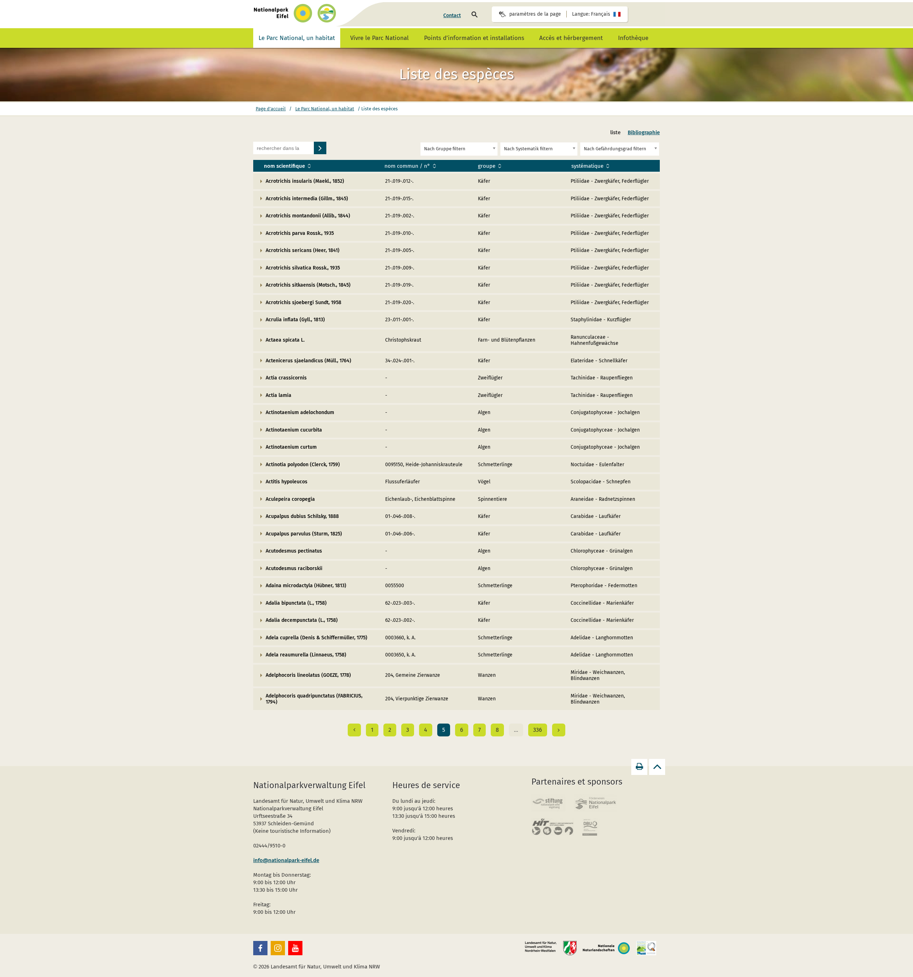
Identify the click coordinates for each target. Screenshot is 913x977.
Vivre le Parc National (379, 38)
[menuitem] (452, 15)
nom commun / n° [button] (408, 166)
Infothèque (633, 38)
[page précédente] (354, 730)
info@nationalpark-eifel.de (286, 860)
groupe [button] (487, 166)
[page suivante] (558, 730)
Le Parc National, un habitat (297, 38)
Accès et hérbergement (571, 38)
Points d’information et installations (474, 38)
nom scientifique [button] (285, 166)
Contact (452, 15)
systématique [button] (588, 166)
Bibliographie (644, 132)
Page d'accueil (271, 108)
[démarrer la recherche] (320, 148)
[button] (260, 948)
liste (615, 132)
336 (537, 729)
